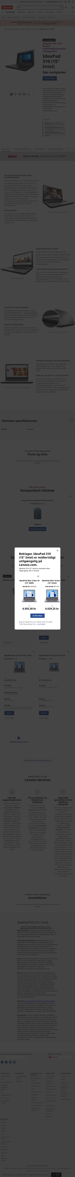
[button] (38, 576)
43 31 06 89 (41, 624)
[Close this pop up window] (57, 550)
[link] (29, 596)
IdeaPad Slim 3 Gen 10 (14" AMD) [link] (29, 581)
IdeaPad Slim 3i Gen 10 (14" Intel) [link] (52, 581)
